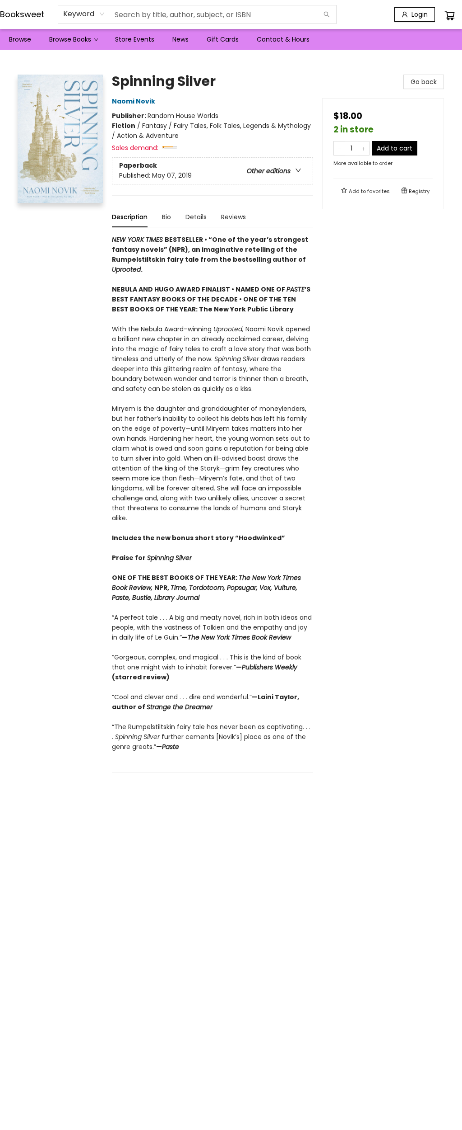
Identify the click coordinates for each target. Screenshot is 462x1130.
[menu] (231, 39)
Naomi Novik (133, 101)
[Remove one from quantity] (339, 148)
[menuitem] (20, 39)
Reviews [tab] (233, 216)
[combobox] (84, 14)
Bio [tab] (166, 216)
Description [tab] (130, 216)
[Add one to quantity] (363, 148)
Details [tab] (196, 216)
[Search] (327, 14)
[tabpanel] (212, 504)
